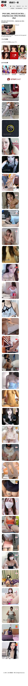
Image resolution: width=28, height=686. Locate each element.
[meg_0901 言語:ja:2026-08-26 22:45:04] (10, 514)
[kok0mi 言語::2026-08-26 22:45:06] (10, 262)
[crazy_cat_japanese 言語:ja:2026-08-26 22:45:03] (10, 244)
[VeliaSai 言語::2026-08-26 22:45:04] (10, 388)
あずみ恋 (14, 74)
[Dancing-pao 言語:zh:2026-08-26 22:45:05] (10, 280)
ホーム (14, 6)
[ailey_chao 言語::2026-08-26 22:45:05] (10, 136)
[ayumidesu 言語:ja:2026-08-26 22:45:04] (10, 532)
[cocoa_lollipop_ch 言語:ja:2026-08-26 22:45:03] (10, 586)
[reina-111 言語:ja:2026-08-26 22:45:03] (10, 208)
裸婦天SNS (19, 6)
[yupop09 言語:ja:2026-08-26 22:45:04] (10, 172)
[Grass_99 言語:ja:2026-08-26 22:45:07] (10, 118)
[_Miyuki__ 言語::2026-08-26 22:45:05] (10, 316)
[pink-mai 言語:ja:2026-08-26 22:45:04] (10, 550)
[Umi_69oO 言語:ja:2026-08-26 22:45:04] (10, 568)
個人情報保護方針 (19, 8)
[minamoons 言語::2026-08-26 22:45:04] (10, 406)
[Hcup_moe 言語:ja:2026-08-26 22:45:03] (10, 604)
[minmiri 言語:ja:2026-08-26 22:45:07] (10, 424)
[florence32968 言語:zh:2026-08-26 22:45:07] (10, 640)
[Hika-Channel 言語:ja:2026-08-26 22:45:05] (10, 460)
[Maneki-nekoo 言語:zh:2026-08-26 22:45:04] (10, 352)
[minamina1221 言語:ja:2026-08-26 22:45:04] (10, 478)
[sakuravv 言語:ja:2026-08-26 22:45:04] (10, 496)
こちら (12, 42)
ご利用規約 (12, 8)
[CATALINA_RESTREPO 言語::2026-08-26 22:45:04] (10, 334)
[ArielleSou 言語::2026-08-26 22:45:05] (10, 298)
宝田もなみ (22, 74)
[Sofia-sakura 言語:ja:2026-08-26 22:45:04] (10, 154)
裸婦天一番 (14, 2)
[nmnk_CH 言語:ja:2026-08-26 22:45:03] (10, 226)
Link (23, 6)
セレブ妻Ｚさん (6, 74)
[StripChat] (14, 81)
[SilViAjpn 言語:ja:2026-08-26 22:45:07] (10, 100)
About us (25, 8)
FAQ (26, 6)
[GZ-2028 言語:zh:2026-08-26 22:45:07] (10, 658)
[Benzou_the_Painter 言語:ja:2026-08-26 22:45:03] (10, 190)
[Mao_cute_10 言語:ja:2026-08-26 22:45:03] (10, 622)
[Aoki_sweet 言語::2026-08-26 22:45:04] (10, 370)
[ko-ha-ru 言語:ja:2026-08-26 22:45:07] (10, 442)
